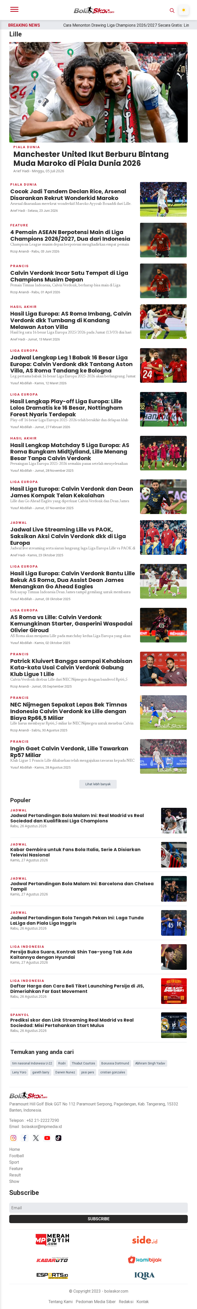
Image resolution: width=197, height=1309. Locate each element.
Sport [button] (14, 1162)
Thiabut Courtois (83, 1063)
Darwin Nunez (65, 1072)
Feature (16, 1168)
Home (14, 1149)
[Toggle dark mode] (184, 10)
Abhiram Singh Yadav (150, 1063)
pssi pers (87, 1072)
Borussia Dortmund (115, 1063)
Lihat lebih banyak (98, 784)
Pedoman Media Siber (96, 1301)
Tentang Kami (60, 1301)
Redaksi (126, 1301)
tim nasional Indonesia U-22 (32, 1063)
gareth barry (40, 1072)
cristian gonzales (112, 1072)
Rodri (62, 1063)
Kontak (142, 1301)
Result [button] (15, 1175)
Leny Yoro (19, 1072)
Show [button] (14, 1181)
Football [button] (16, 1155)
